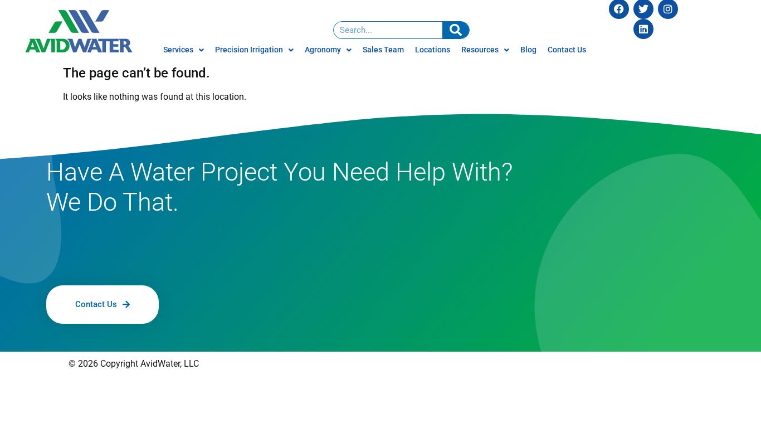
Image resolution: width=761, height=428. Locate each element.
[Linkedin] (643, 29)
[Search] (455, 30)
